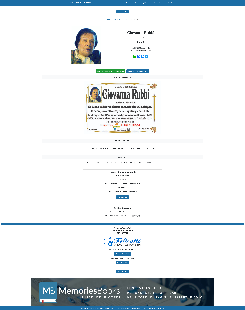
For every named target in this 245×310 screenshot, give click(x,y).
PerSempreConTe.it (153, 308)
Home (128, 3)
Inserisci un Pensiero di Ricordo (110, 71)
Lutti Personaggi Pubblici (142, 3)
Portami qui (122, 197)
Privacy (162, 308)
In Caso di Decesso (159, 3)
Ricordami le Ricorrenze (138, 71)
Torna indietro (122, 11)
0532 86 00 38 (123, 254)
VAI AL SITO (122, 262)
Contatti (171, 3)
